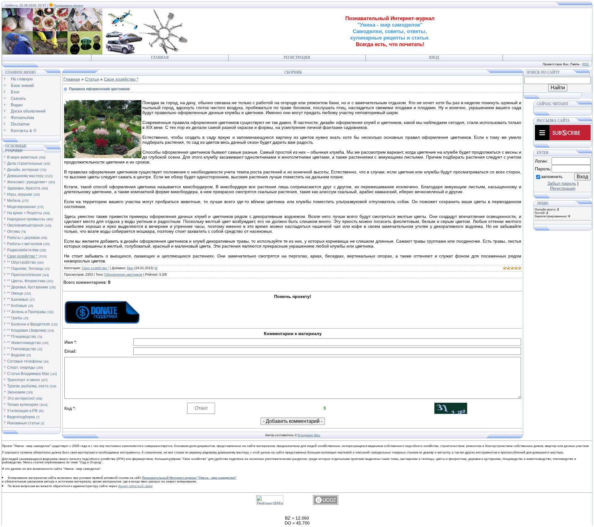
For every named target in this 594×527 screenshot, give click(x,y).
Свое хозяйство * (22, 256)
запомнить (551, 176)
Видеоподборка (21, 417)
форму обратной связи (135, 486)
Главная (160, 57)
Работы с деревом (23, 238)
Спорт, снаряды (21, 367)
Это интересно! (21, 398)
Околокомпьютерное (25, 225)
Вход (434, 57)
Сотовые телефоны (24, 361)
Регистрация (297, 57)
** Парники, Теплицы (25, 268)
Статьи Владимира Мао (28, 374)
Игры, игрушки (19, 194)
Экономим (16, 392)
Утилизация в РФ (22, 411)
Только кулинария (22, 404)
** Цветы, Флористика (26, 281)
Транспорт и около (23, 380)
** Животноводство (24, 343)
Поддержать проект (68, 5)
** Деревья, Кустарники (27, 287)
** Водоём (16, 355)
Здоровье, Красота (23, 188)
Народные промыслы (26, 219)
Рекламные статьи (23, 423)
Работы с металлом (24, 244)
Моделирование (21, 207)
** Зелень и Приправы (26, 312)
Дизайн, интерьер (23, 170)
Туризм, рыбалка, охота (28, 386)
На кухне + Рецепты (24, 213)
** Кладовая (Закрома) (26, 330)
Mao (130, 268)
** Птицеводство (21, 336)
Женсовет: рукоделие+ (27, 182)
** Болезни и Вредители (28, 324)
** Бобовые (17, 306)
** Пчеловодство (21, 349)
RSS (585, 64)
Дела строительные (24, 163)
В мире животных (22, 157)
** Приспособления (24, 275)
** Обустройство (21, 262)
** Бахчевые (17, 299)
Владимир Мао (309, 435)
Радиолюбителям (22, 250)
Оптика (13, 231)
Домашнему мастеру (25, 176)
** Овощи (15, 293)
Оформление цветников (123, 274)
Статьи (92, 79)
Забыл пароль (561, 183)
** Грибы (14, 318)
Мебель (14, 200)
